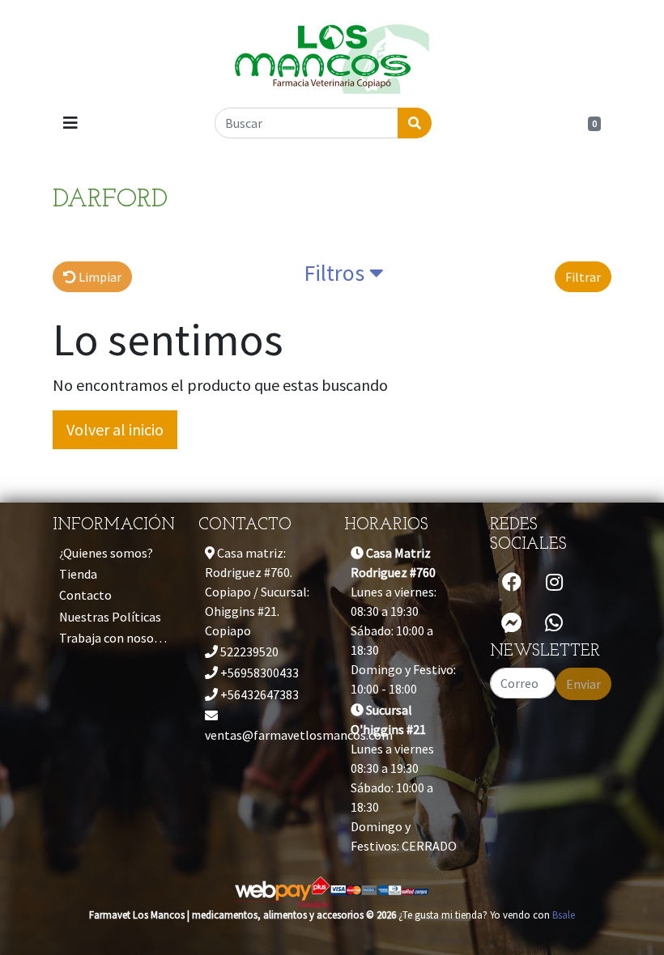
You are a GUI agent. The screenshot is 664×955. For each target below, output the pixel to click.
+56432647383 (258, 694)
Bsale (563, 914)
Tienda (78, 574)
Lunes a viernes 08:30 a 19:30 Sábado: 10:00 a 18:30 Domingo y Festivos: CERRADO (404, 778)
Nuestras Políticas (110, 617)
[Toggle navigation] (70, 123)
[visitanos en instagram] (554, 582)
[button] (343, 276)
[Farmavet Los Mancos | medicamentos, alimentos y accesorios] (332, 52)
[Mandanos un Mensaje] (512, 623)
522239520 (248, 651)
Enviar (583, 684)
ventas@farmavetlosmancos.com (262, 735)
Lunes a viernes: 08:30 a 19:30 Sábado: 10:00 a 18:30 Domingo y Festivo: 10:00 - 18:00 (403, 621)
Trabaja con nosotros (116, 638)
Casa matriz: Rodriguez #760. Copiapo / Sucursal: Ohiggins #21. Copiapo (257, 592)
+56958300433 (258, 672)
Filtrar (583, 277)
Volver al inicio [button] (115, 429)
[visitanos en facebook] (512, 582)
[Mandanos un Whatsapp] (553, 623)
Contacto (85, 595)
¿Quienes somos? (106, 553)
